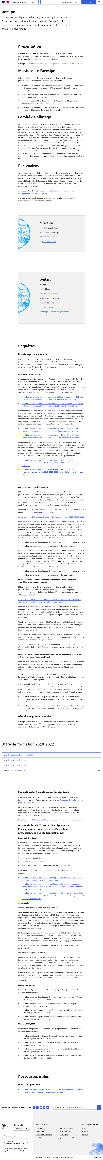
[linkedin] (44, 1107)
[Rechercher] (99, 1107)
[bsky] (47, 1107)
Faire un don (87, 2)
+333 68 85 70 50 (46, 307)
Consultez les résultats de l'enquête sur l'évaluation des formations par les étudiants (51, 820)
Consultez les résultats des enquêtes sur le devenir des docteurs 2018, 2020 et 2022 (51, 517)
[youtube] (40, 1107)
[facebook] (34, 1107)
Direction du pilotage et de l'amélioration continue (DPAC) (60, 64)
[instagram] (37, 1107)
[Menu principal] (98, 2)
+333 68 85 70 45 (49, 303)
